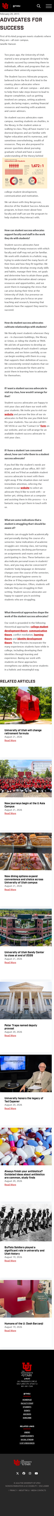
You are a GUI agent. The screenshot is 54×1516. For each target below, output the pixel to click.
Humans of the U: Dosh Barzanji (23, 1323)
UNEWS (27, 1432)
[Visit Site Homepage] (27, 1376)
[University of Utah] (27, 1462)
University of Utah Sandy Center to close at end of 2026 (24, 954)
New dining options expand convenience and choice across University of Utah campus (23, 879)
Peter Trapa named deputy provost (20, 1027)
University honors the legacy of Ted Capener (23, 1100)
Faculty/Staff (27, 1403)
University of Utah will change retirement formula (23, 732)
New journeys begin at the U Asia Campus (24, 805)
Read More (10, 740)
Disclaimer (44, 1486)
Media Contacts (38, 1490)
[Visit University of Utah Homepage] (5, 6)
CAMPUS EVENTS (27, 1436)
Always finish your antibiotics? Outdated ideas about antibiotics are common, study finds (24, 1174)
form (43, 425)
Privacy (13, 1490)
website (8, 414)
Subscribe (27, 1418)
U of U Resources (27, 1443)
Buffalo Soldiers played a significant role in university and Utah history (24, 1250)
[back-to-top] (50, 1510)
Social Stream (27, 1439)
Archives (27, 1414)
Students (27, 1407)
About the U (24, 1490)
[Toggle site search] (39, 6)
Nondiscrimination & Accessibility (21, 1486)
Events (27, 1410)
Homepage (27, 1400)
